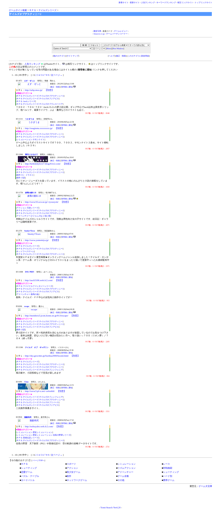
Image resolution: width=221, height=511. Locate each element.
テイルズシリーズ (47, 10)
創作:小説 (21, 178)
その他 (121, 480)
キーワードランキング (166, 2)
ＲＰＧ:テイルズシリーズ (28, 246)
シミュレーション (127, 464)
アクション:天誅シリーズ (28, 208)
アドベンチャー (125, 472)
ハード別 (167, 476)
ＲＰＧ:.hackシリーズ (26, 101)
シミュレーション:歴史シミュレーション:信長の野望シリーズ (44, 435)
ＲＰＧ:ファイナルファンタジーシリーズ (34, 286)
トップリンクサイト (203, 2)
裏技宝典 (97, 31)
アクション (72, 468)
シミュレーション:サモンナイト (31, 139)
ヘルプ (111, 56)
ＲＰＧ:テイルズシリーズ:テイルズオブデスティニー (40, 134)
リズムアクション (127, 468)
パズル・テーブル (30, 476)
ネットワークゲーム (25, 251)
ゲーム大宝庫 (205, 486)
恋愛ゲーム (26, 472)
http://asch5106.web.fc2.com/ (39, 280)
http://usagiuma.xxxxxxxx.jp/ (39, 128)
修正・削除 (121, 56)
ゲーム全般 (123, 476)
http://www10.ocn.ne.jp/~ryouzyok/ (41, 202)
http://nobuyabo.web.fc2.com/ (39, 426)
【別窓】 (49, 90)
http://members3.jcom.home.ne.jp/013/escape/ (46, 315)
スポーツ (71, 464)
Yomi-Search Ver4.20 (110, 507)
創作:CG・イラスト (25, 175)
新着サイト (123, 2)
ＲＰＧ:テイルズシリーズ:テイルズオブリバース (38, 402)
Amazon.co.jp (99, 34)
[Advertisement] (110, 23)
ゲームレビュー (121, 31)
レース (166, 464)
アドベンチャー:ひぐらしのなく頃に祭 (33, 216)
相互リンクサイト (185, 2)
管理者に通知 (66, 87)
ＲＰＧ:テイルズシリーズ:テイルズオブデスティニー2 (40, 96)
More (109, 48)
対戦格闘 (167, 468)
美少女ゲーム (73, 472)
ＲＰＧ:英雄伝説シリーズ (28, 438)
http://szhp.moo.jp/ (34, 90)
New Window (118, 48)
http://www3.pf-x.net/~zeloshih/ (40, 391)
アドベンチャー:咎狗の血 (28, 294)
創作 (69, 476)
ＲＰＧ (32, 10)
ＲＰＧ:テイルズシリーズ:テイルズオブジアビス (38, 98)
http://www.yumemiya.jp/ (37, 240)
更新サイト (135, 2)
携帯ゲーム (168, 480)
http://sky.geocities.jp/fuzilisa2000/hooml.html (46, 356)
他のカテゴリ (59, 56)
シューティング (29, 468)
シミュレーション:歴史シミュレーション (34, 432)
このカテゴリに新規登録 (138, 56)
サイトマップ (72, 56)
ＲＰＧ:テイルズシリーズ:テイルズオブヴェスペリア (40, 104)
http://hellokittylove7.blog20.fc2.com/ (43, 164)
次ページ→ (56, 75)
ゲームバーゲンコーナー (117, 34)
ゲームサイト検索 (18, 10)
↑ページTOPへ (38, 460)
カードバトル (28, 480)
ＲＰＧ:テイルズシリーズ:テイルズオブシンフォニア (40, 370)
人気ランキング (148, 2)
